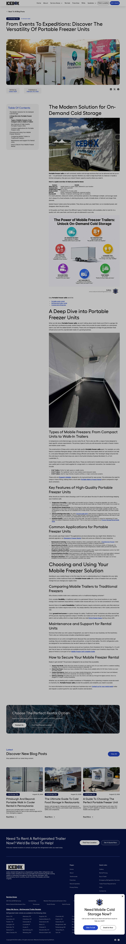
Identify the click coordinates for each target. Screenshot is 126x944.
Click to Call (90, 928)
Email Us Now (108, 928)
